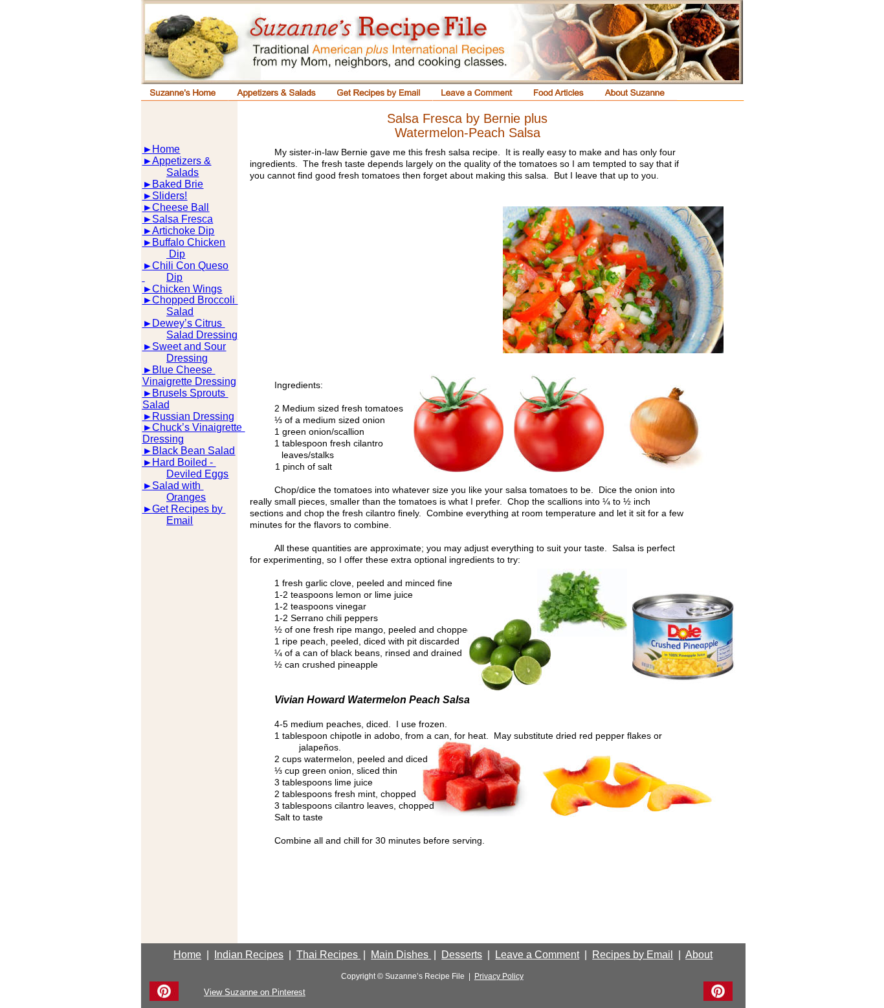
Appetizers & (181, 160)
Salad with (177, 485)
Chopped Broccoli (195, 299)
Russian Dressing (193, 416)
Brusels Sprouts (190, 393)
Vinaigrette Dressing (189, 381)
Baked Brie (177, 184)
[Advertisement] (365, 285)
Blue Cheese (183, 369)
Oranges (186, 497)
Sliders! (169, 195)
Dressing (187, 358)
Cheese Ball (180, 207)
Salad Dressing (202, 334)
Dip (175, 253)
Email (179, 520)
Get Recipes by (188, 508)
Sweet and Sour (189, 346)
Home (166, 149)
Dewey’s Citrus (188, 323)
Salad (179, 311)
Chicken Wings (187, 288)
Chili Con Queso (190, 265)
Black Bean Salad (193, 450)
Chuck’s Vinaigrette (198, 427)
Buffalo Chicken (188, 242)
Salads (182, 172)
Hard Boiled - (183, 462)
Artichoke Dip (183, 230)
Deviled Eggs (197, 473)
